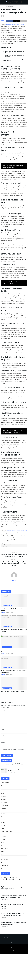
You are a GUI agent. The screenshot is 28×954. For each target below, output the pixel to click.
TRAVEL (3, 862)
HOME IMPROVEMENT (9, 6)
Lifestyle (3, 839)
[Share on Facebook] (9, 21)
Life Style (3, 837)
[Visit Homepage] (14, 2)
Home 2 (21, 937)
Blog (2, 794)
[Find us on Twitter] (13, 950)
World (3, 868)
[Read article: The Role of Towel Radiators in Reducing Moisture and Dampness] (14, 662)
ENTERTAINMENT (5, 805)
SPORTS (3, 851)
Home (2, 6)
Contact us (6, 937)
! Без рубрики (5, 782)
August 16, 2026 (9, 612)
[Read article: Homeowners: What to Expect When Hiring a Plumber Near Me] (14, 641)
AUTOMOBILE (4, 791)
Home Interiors (5, 834)
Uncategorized (5, 865)
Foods (3, 814)
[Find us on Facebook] (11, 950)
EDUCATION (4, 802)
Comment (4, 710)
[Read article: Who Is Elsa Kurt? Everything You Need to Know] (4, 770)
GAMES (3, 819)
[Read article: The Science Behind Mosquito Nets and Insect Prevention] (14, 683)
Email (3, 736)
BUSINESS (3, 799)
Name (3, 729)
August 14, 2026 (9, 674)
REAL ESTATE (4, 848)
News (2, 842)
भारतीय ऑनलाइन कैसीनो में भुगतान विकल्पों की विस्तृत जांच (13, 764)
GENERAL (3, 822)
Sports (3, 854)
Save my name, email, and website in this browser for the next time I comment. (13, 750)
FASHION (3, 808)
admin (7, 16)
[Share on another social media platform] (23, 21)
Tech (2, 857)
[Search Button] (26, 2)
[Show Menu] (1, 2)
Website (3, 742)
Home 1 (16, 937)
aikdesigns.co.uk (11, 947)
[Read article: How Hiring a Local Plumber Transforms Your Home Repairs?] (14, 600)
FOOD (2, 811)
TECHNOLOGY (4, 860)
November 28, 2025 (10, 695)
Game (2, 816)
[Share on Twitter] (16, 21)
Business (3, 796)
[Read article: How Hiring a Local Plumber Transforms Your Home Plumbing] (14, 621)
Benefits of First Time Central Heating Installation (11, 545)
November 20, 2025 (15, 16)
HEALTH (3, 825)
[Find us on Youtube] (15, 950)
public (3, 845)
